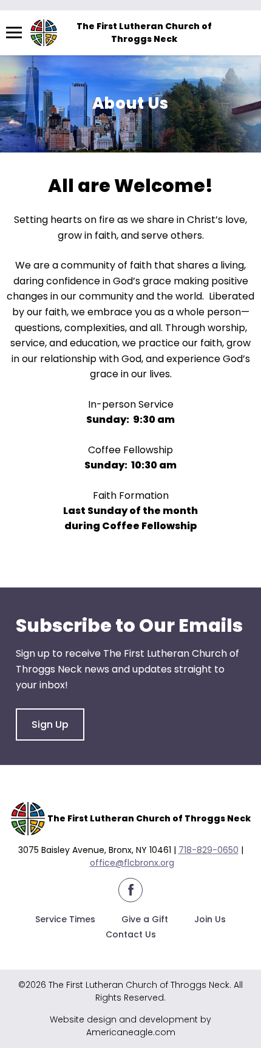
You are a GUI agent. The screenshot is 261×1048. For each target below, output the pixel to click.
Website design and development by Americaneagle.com (130, 1025)
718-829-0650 (208, 850)
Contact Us (131, 934)
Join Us (210, 919)
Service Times (65, 919)
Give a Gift (144, 919)
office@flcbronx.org (132, 863)
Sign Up (50, 724)
